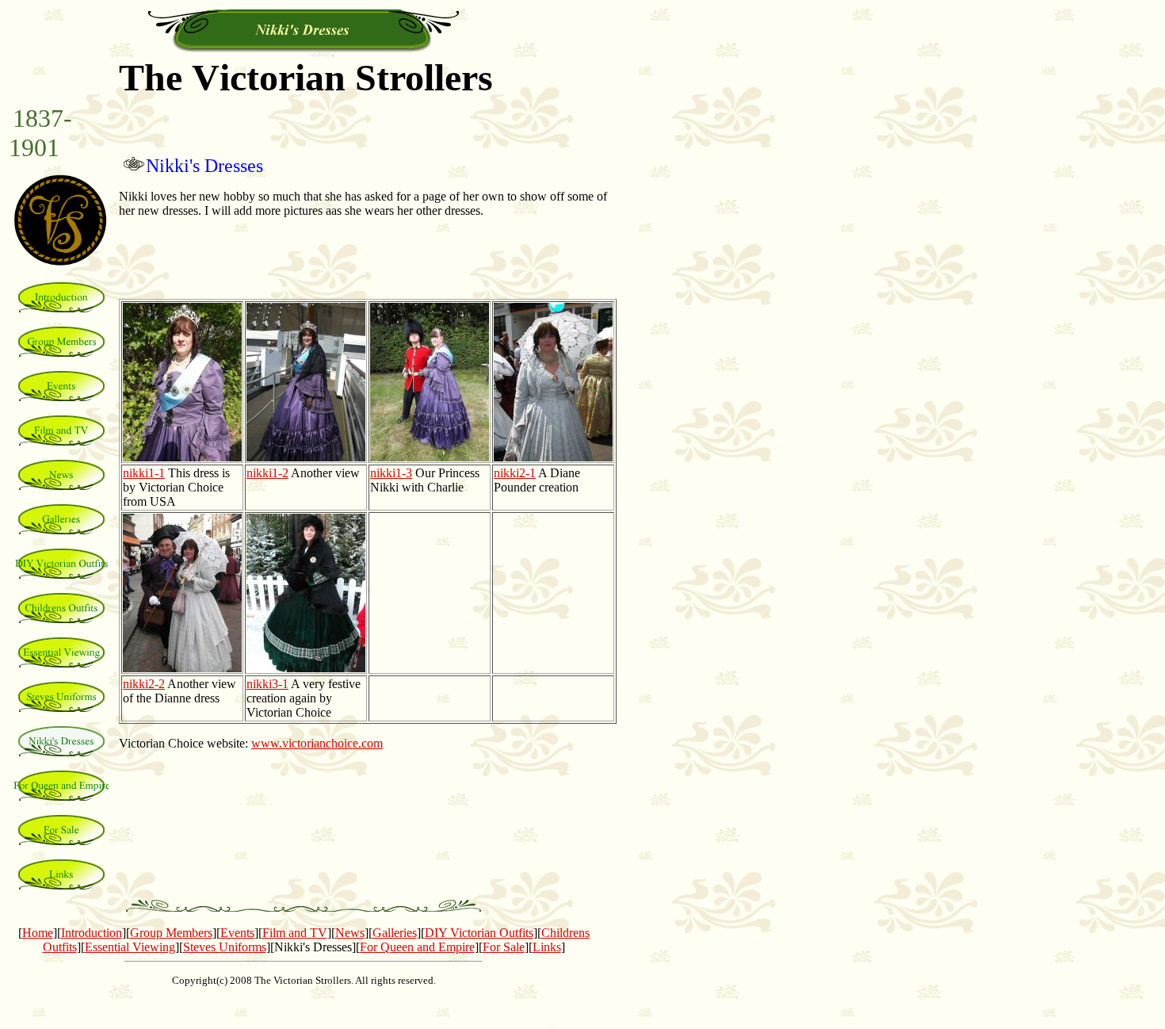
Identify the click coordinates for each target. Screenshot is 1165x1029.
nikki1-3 (391, 473)
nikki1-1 (144, 473)
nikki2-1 (515, 473)
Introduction (91, 932)
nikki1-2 (267, 473)
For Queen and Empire (417, 947)
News (350, 932)
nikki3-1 (267, 683)
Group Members (171, 932)
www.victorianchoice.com (317, 743)
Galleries (394, 932)
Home (37, 932)
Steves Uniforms (224, 947)
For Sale (504, 947)
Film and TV (294, 932)
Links (547, 947)
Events (237, 932)
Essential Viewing (130, 947)
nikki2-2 (144, 683)
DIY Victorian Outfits (479, 932)
